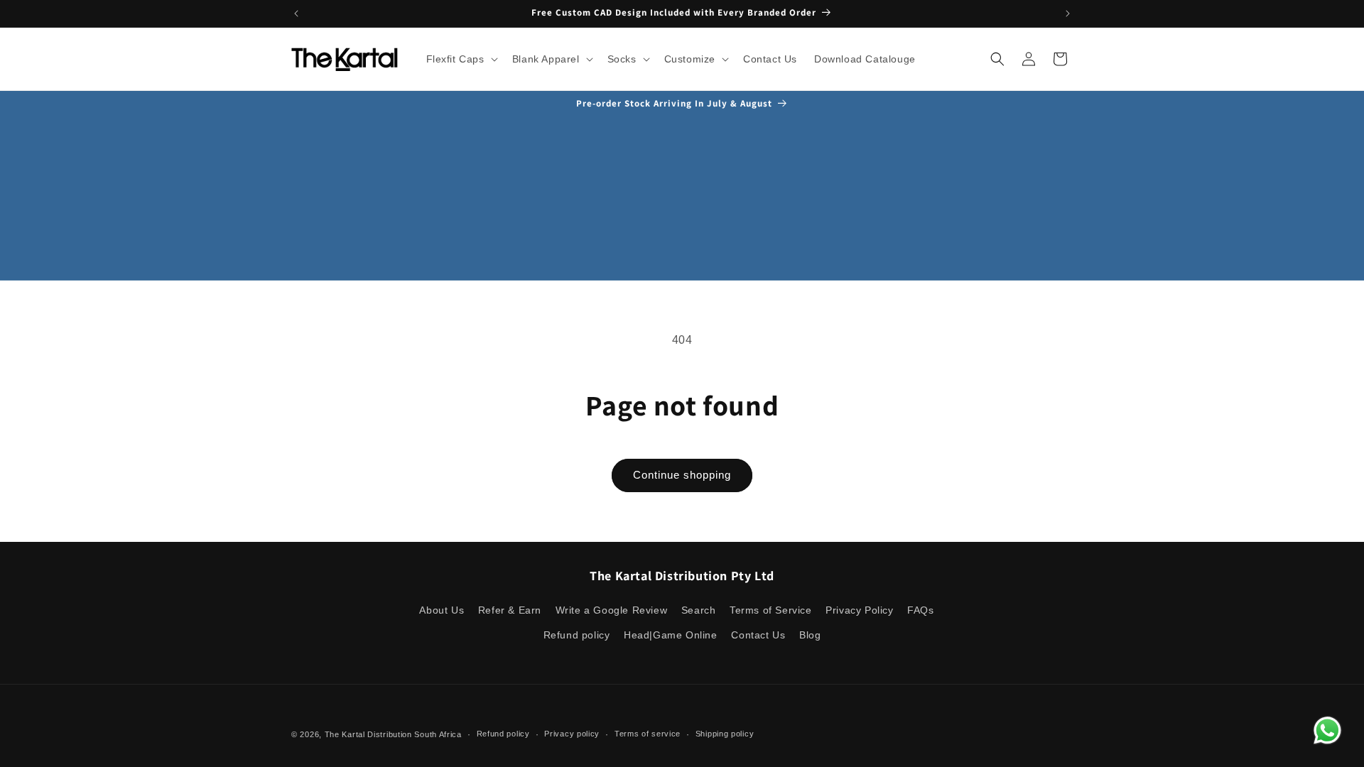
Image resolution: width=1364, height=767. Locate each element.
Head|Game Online (671, 635)
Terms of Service (771, 610)
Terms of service (648, 733)
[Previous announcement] (296, 13)
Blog (810, 635)
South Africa (437, 734)
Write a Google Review (612, 610)
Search (698, 610)
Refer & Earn (509, 610)
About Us (441, 610)
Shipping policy (724, 733)
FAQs (920, 610)
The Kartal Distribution (368, 734)
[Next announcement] (1067, 13)
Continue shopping (682, 475)
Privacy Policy (859, 610)
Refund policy (576, 635)
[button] (461, 59)
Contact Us (758, 635)
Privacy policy (572, 733)
